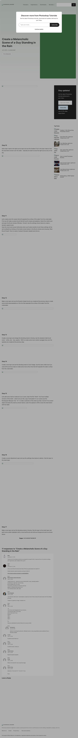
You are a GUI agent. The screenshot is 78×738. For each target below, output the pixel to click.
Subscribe (55, 25)
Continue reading (39, 29)
